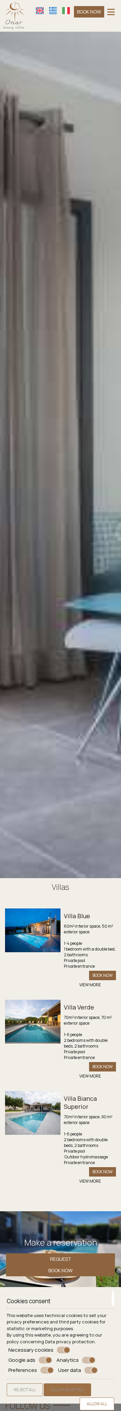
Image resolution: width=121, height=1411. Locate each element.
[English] (39, 10)
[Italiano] (66, 10)
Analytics (67, 1360)
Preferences (22, 1370)
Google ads (21, 1360)
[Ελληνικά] (52, 10)
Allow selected (67, 1389)
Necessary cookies (30, 1350)
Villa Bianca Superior (80, 1102)
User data (69, 1370)
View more (90, 985)
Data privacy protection (70, 1342)
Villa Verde (79, 1007)
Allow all (97, 1404)
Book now (89, 11)
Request (60, 1259)
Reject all (25, 1389)
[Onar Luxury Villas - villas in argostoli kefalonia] (14, 15)
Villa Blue (77, 916)
